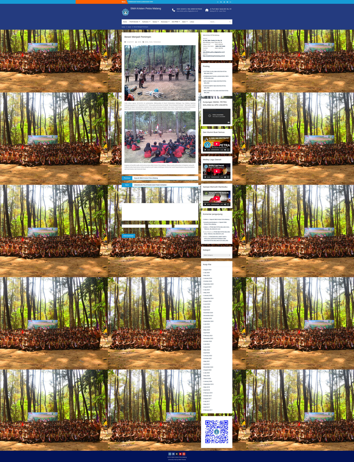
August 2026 (207, 269)
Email (150, 223)
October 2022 (208, 341)
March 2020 (207, 378)
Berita (146, 42)
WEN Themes (182, 459)
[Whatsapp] (224, 2)
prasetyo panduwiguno (210, 222)
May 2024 (207, 307)
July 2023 (207, 324)
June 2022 (207, 347)
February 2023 (208, 335)
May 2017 (207, 404)
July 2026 (207, 272)
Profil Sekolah (134, 22)
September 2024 (208, 298)
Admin (139, 42)
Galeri (184, 22)
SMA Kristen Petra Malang (145, 8)
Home (125, 22)
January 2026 (208, 278)
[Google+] (231, 2)
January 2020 (208, 381)
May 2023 (207, 330)
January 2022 (208, 355)
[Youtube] (227, 2)
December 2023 (208, 312)
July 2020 (207, 373)
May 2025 (207, 292)
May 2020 (207, 375)
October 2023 (208, 318)
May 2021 (207, 361)
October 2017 (208, 395)
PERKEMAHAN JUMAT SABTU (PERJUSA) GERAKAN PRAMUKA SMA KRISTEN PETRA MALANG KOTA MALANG (216, 238)
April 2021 (207, 364)
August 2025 (207, 287)
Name (124, 223)
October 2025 (208, 281)
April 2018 (207, 390)
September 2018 (208, 384)
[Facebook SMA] (221, 2)
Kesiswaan (164, 22)
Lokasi (192, 22)
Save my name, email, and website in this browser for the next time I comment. (146, 230)
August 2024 (207, 301)
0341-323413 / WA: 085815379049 (189, 9)
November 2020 (208, 367)
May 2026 (207, 275)
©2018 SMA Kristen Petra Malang (177, 457)
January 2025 (208, 295)
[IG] (218, 2)
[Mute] (225, 150)
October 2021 (208, 358)
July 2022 (207, 344)
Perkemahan (157, 42)
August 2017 (207, 398)
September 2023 (208, 321)
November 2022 (208, 338)
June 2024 (207, 304)
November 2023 (208, 315)
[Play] (205, 150)
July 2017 (207, 401)
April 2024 (207, 310)
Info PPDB (175, 22)
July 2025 (207, 290)
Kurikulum (145, 22)
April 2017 (207, 407)
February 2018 (208, 393)
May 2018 (207, 387)
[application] (216, 116)
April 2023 (207, 332)
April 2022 (207, 352)
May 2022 (207, 350)
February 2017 (208, 410)
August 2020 (207, 370)
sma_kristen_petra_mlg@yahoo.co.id (187, 11)
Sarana (155, 22)
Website (177, 223)
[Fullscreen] (228, 150)
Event (150, 42)
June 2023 (207, 327)
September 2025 (208, 284)
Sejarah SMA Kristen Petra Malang (219, 219)
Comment (125, 202)
